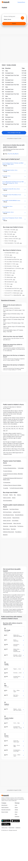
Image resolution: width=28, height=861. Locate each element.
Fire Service (20, 526)
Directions (17, 816)
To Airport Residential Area (9, 468)
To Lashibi (5, 488)
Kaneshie (5, 534)
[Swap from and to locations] (22, 18)
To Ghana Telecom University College (12, 485)
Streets (16, 809)
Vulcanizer (5, 526)
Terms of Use (4, 827)
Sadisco (19, 494)
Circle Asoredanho (7, 500)
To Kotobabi (21, 468)
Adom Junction (17, 523)
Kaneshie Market (19, 514)
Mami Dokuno (6, 529)
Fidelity (11, 494)
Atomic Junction (7, 517)
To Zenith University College (16, 488)
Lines (16, 805)
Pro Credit (5, 494)
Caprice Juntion (7, 497)
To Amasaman (6, 482)
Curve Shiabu (15, 520)
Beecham (13, 529)
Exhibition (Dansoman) (8, 531)
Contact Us (18, 827)
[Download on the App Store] (15, 821)
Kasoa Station (15, 517)
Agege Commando (7, 523)
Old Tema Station (7, 512)
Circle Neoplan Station (8, 514)
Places (16, 807)
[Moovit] (5, 2)
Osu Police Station (14, 509)
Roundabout (18, 531)
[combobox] (14, 17)
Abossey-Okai (12, 526)
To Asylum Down (7, 465)
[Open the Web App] (5, 824)
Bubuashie (5, 509)
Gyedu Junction (7, 520)
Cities (16, 814)
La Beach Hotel (16, 512)
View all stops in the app (14, 132)
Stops (16, 812)
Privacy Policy (11, 827)
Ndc (15, 494)
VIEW (17, 229)
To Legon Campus (7, 471)
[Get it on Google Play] (5, 821)
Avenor (13, 497)
